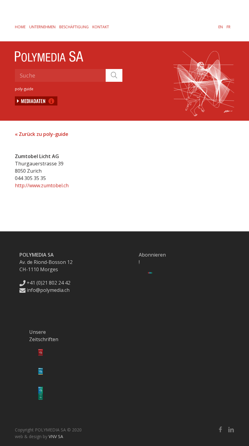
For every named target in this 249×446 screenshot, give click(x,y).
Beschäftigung (74, 26)
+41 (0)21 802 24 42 (48, 282)
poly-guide (24, 89)
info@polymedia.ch (48, 290)
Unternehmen (42, 26)
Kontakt (100, 26)
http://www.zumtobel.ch (42, 185)
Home (20, 26)
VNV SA (56, 436)
